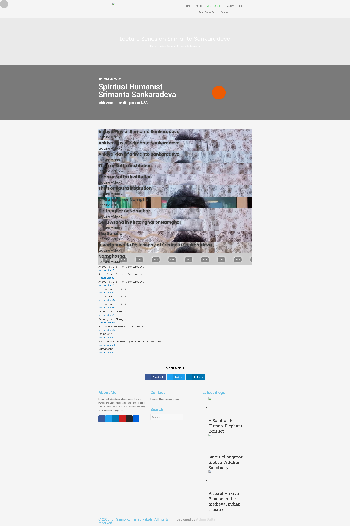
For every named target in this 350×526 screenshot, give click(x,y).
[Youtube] (122, 418)
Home (187, 6)
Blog (241, 6)
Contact (225, 12)
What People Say (207, 12)
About (199, 6)
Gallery (230, 6)
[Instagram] (129, 418)
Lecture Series (214, 6)
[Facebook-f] (101, 418)
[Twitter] (108, 418)
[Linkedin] (115, 418)
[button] (219, 92)
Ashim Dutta (205, 519)
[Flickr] (136, 418)
